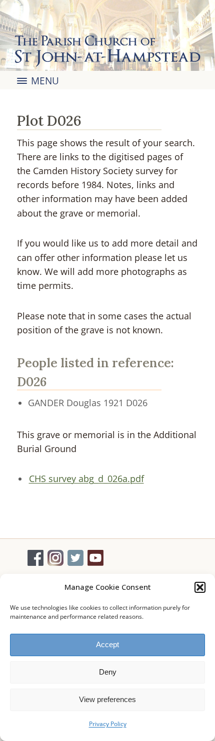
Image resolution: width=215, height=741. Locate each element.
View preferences (107, 699)
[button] (200, 587)
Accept (107, 644)
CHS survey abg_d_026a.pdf (86, 479)
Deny (107, 672)
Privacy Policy (107, 724)
